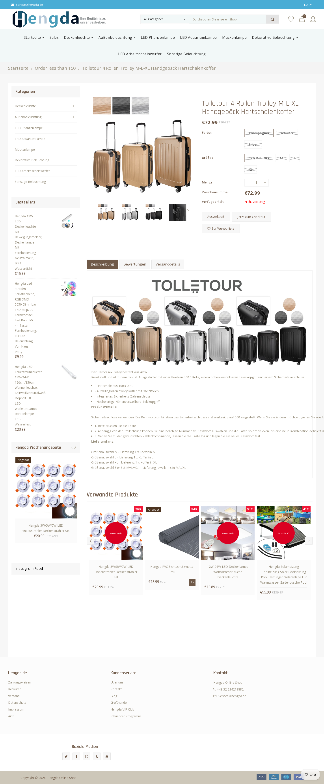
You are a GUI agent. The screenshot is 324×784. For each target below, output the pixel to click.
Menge (207, 182)
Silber (253, 144)
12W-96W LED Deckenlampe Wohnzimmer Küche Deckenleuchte (227, 571)
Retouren (14, 689)
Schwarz (287, 133)
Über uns (117, 682)
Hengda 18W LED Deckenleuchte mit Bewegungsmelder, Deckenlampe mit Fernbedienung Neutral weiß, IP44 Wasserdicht (26, 242)
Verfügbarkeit (213, 202)
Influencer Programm (126, 716)
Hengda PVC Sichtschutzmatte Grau (172, 569)
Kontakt (116, 689)
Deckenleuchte (25, 106)
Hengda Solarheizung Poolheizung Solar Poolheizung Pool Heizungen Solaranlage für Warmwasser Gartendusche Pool (283, 574)
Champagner (259, 133)
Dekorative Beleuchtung (32, 160)
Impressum (16, 709)
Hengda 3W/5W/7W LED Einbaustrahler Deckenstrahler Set (46, 528)
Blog (114, 696)
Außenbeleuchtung (28, 117)
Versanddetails (168, 264)
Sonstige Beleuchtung (30, 182)
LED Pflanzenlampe (29, 128)
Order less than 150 (55, 68)
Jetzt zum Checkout (251, 217)
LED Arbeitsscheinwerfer (32, 171)
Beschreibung (102, 264)
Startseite (18, 68)
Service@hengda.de (29, 5)
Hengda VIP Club (122, 709)
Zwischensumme (214, 192)
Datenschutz (17, 702)
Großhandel (119, 702)
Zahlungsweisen (19, 682)
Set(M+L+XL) (259, 158)
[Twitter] (66, 756)
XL (251, 169)
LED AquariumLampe (30, 139)
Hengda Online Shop (61, 778)
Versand (14, 696)
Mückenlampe (25, 149)
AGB (11, 716)
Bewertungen (134, 264)
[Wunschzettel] (291, 19)
